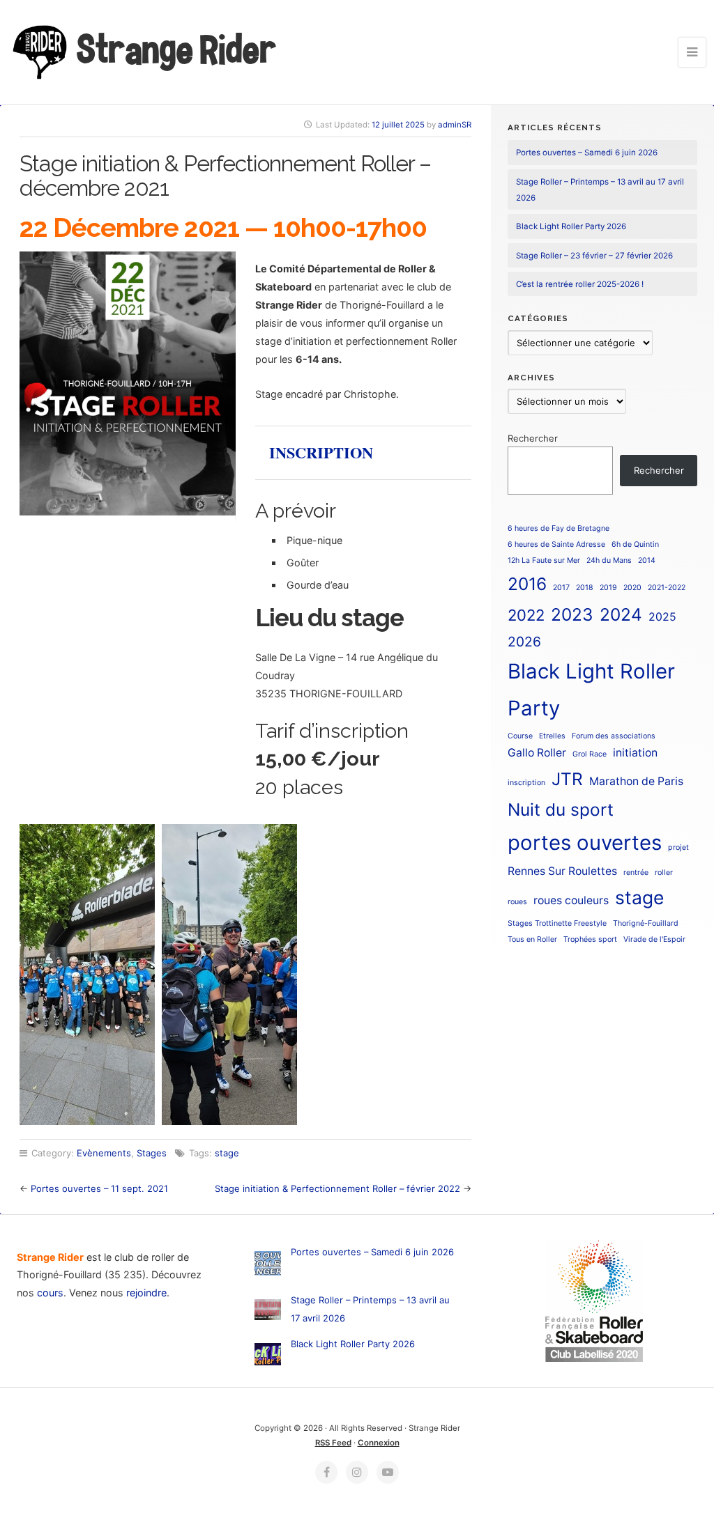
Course (520, 735)
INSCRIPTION (321, 452)
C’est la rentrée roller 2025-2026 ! (580, 284)
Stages (152, 1152)
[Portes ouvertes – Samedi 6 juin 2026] (268, 1266)
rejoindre (146, 1292)
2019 (608, 587)
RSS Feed (333, 1443)
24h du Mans (609, 560)
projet (678, 847)
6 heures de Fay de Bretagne (558, 528)
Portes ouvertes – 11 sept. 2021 (99, 1188)
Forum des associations (613, 735)
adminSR (454, 125)
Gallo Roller (537, 752)
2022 (526, 615)
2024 (621, 614)
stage (227, 1152)
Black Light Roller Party (591, 689)
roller (664, 872)
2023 (572, 614)
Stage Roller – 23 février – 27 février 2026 (594, 256)
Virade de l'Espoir (654, 939)
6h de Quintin (635, 544)
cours (50, 1292)
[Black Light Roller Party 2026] (268, 1356)
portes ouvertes (585, 842)
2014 (646, 560)
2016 (527, 583)
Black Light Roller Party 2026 (571, 226)
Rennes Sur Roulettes (562, 871)
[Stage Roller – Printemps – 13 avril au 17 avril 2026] (268, 1312)
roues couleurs (571, 900)
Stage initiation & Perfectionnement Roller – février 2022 (337, 1188)
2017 (561, 587)
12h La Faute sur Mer (544, 560)
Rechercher (533, 438)
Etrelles (552, 735)
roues (517, 901)
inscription (526, 782)
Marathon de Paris (636, 781)
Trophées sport (590, 939)
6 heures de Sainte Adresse (556, 544)
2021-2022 (666, 587)
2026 (524, 641)
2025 (662, 616)
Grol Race (589, 754)
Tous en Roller (532, 939)
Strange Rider (174, 49)
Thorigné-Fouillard (645, 923)
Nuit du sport (561, 809)
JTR (567, 778)
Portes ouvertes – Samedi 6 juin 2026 (587, 152)
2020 (632, 587)
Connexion (379, 1443)
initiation (635, 752)
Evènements (104, 1152)
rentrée (635, 872)
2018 (584, 587)
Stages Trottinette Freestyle (557, 923)
